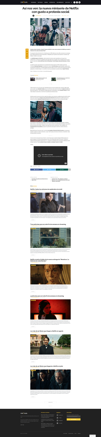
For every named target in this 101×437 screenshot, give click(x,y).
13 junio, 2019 (45, 15)
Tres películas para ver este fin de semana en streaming (48, 224)
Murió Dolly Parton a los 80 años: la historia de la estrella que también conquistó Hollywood (47, 416)
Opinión (46, 2)
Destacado (51, 15)
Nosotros (67, 2)
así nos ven (35, 166)
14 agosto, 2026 (59, 80)
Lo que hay (55, 15)
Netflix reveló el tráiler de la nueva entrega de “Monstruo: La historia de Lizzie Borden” (49, 260)
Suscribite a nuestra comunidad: (73, 414)
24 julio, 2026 (41, 297)
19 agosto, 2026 (38, 80)
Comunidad (65, 433)
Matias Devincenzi (35, 262)
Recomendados (60, 2)
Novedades (33, 2)
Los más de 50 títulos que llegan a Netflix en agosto (46, 331)
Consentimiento (70, 433)
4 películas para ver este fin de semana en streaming (47, 296)
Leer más (32, 291)
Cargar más (50, 402)
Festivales (40, 2)
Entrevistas (52, 2)
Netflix (39, 166)
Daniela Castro (38, 15)
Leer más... (22, 424)
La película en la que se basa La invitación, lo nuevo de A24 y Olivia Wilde (47, 420)
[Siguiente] (51, 84)
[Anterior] (49, 84)
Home (75, 433)
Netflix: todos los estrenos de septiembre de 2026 (46, 189)
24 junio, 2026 (41, 367)
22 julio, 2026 (41, 332)
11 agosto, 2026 (41, 262)
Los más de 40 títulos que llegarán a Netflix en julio (46, 366)
